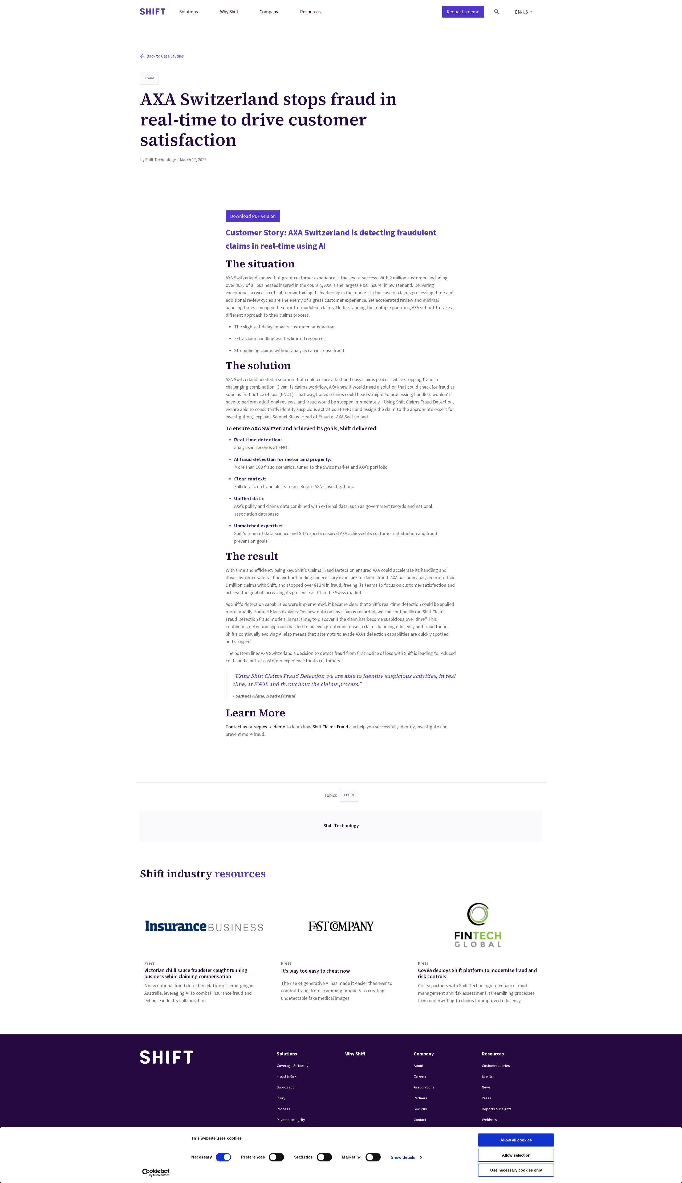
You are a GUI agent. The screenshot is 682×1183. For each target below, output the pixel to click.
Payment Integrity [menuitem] (291, 1120)
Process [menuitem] (283, 1109)
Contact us (236, 727)
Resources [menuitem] (310, 12)
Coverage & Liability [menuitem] (292, 1065)
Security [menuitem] (420, 1109)
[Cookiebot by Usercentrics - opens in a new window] (156, 1173)
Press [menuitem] (486, 1098)
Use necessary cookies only (516, 1170)
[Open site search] (497, 11)
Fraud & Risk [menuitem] (287, 1076)
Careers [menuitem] (420, 1076)
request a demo (269, 727)
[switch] (271, 1155)
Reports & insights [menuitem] (497, 1109)
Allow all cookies (516, 1140)
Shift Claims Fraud (330, 727)
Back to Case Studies (165, 56)
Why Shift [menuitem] (229, 12)
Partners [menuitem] (420, 1098)
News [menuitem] (486, 1087)
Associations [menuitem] (424, 1087)
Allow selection (516, 1155)
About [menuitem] (418, 1065)
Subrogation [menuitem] (287, 1087)
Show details (403, 1157)
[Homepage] (152, 11)
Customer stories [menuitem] (496, 1065)
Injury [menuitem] (281, 1098)
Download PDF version (253, 216)
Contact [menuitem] (420, 1120)
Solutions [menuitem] (188, 12)
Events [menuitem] (487, 1076)
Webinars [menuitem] (489, 1120)
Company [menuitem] (268, 12)
